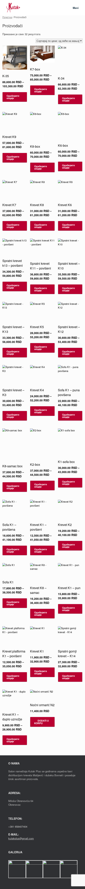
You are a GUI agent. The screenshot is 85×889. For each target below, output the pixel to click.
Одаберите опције (13, 97)
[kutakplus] (13, 8)
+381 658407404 (17, 826)
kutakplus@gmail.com (21, 838)
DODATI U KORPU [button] (41, 722)
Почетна (7, 17)
